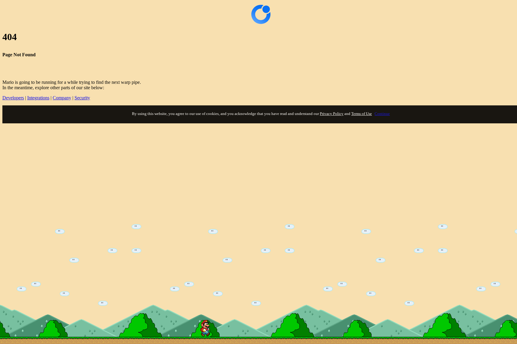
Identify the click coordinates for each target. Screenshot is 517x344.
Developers (13, 97)
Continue (382, 113)
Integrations (38, 97)
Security (82, 97)
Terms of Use (361, 113)
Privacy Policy (331, 113)
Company (62, 97)
